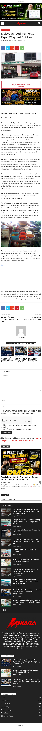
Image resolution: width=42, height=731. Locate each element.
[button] (39, 23)
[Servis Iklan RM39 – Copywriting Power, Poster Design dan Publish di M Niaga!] (21, 462)
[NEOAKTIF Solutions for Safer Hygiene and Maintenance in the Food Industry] (6, 603)
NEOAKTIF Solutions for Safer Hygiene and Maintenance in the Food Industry (26, 601)
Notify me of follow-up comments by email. (18, 426)
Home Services (5, 701)
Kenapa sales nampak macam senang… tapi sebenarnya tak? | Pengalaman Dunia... (27, 522)
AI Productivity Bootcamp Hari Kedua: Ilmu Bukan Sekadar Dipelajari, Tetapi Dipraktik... (26, 682)
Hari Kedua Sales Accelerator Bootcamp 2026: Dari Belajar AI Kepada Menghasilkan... (27, 592)
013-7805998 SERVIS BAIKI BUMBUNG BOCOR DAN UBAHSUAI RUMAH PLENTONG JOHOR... (25, 571)
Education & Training (7, 716)
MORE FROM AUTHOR (28, 343)
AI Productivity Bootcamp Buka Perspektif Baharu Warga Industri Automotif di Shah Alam (33, 360)
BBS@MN (5, 40)
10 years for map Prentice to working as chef (10, 319)
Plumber (3, 698)
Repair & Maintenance (7, 704)
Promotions (4, 713)
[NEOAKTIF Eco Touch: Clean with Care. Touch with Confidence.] (6, 562)
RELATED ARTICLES (13, 343)
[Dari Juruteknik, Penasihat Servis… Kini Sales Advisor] (6, 533)
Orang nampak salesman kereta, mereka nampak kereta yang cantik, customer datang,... (26, 581)
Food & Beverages (6, 710)
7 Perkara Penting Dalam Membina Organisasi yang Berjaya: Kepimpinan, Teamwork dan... (26, 662)
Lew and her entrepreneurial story (32, 318)
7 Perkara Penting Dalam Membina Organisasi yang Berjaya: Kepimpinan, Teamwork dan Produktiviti (7, 360)
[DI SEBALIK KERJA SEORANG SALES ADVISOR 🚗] (6, 553)
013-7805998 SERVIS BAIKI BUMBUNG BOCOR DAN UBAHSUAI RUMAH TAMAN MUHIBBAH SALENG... (26, 511)
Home (2, 28)
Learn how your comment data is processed (20, 439)
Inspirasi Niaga (9, 28)
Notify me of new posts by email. (18, 429)
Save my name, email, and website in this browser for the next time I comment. (21, 412)
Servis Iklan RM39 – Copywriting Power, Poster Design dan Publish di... (20, 478)
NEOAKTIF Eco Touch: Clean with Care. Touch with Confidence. (26, 561)
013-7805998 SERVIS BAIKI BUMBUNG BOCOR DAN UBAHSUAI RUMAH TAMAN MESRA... (26, 541)
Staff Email (21, 725)
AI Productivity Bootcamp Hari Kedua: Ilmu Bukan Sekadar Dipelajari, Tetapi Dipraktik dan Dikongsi (21, 359)
